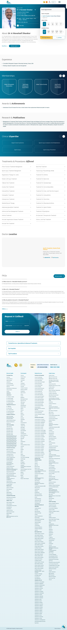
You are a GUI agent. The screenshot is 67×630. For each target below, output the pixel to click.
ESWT (50, 522)
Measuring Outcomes (10, 511)
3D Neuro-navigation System (54, 511)
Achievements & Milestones (12, 388)
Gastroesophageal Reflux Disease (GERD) (39, 479)
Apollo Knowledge (10, 416)
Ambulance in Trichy (38, 618)
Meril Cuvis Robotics (52, 506)
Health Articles (51, 375)
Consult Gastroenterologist (40, 381)
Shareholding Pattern (10, 471)
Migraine (36, 490)
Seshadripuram (23, 405)
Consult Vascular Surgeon (39, 396)
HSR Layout (23, 402)
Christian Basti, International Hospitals (26, 467)
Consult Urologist (38, 386)
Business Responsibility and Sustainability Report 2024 (12, 441)
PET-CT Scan (51, 552)
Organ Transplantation (39, 516)
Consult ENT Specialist (39, 394)
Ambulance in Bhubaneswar (40, 585)
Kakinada (22, 438)
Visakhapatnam (23, 433)
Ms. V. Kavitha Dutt (10, 409)
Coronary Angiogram (52, 554)
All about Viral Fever (52, 391)
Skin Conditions (52, 439)
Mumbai (22, 449)
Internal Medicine (38, 520)
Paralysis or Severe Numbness (54, 485)
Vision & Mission (9, 378)
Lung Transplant (52, 467)
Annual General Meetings (11, 452)
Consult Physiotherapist (39, 411)
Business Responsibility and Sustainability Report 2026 (12, 446)
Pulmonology (37, 517)
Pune (22, 452)
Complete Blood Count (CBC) (54, 565)
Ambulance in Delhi (38, 589)
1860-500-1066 (54, 367)
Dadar (22, 451)
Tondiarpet (23, 383)
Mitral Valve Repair (52, 468)
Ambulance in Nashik (38, 610)
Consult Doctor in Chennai (39, 419)
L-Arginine (51, 537)
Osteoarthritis (51, 433)
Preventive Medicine (38, 527)
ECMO (50, 516)
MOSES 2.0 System (52, 517)
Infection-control (10, 510)
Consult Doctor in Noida (39, 450)
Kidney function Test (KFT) (53, 567)
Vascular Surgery (38, 522)
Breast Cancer (37, 468)
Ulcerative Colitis (38, 501)
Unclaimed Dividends (10, 474)
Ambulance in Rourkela (39, 616)
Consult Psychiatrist (38, 412)
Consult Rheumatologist (39, 400)
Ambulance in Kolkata (38, 602)
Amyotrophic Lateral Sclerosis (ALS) (54, 409)
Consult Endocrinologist (39, 405)
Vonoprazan (51, 543)
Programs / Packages (38, 573)
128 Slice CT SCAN (52, 520)
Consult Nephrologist (39, 385)
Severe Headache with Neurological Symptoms (53, 490)
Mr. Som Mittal (9, 408)
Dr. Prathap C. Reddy (10, 396)
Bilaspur (22, 472)
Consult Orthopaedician (39, 378)
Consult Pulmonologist (39, 389)
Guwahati (22, 465)
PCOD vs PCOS (51, 387)
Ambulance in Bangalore (39, 583)
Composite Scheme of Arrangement (11, 479)
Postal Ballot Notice (10, 455)
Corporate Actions (10, 454)
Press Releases (9, 489)
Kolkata (22, 460)
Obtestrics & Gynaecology (39, 519)
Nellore (22, 413)
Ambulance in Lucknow (39, 604)
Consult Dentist (38, 407)
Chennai (22, 375)
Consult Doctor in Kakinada (39, 439)
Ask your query (14, 46)
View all (50, 405)
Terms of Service (57, 628)
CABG (50, 453)
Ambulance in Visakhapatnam (40, 619)
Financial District (24, 422)
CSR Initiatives (9, 426)
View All (36, 415)
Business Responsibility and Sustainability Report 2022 (12, 436)
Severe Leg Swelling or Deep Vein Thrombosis (54, 492)
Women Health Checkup (39, 536)
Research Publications (10, 421)
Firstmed (22, 386)
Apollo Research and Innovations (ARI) (10, 418)
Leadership (8, 381)
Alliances (8, 386)
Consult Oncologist (38, 383)
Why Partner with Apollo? (11, 497)
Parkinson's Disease (52, 436)
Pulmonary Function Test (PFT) (54, 562)
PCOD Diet (51, 402)
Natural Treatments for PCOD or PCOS (54, 400)
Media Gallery (9, 492)
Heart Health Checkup (39, 535)
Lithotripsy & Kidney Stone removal (53, 463)
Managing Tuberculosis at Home (54, 385)
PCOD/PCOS (37, 492)
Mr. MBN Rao (9, 406)
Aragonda (22, 414)
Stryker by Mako (52, 509)
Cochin (22, 395)
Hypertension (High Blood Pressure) (39, 484)
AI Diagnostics (51, 523)
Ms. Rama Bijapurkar (10, 412)
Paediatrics (37, 523)
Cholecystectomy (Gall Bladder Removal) (54, 456)
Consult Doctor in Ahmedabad (40, 431)
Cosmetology (37, 525)
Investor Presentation (10, 466)
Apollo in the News (10, 487)
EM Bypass (22, 462)
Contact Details (9, 484)
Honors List (9, 423)
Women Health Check (39, 555)
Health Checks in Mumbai (39, 562)
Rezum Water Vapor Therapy (54, 519)
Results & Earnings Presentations (10, 464)
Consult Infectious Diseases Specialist (40, 409)
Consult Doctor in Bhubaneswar (40, 433)
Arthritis (36, 461)
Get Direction (56, 257)
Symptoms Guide (52, 476)
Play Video (21, 25)
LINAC (50, 514)
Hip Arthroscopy (52, 470)
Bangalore (22, 397)
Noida (22, 443)
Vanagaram (23, 378)
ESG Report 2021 (10, 428)
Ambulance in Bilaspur (39, 586)
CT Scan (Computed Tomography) (52, 551)
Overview (8, 377)
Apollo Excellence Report (11, 420)
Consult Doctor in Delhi (39, 427)
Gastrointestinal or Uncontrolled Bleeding (54, 496)
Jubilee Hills (23, 425)
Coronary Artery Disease (39, 473)
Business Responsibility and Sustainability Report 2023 (12, 439)
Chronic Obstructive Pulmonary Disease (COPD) (40, 471)
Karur (22, 411)
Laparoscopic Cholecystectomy (54, 458)
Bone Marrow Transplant (53, 410)
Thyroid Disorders (38, 498)
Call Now (60, 37)
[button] (42, 24)
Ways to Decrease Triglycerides (54, 390)
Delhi (22, 440)
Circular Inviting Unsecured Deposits (11, 477)
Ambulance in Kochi (38, 600)
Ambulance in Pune (38, 615)
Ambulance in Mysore (38, 608)
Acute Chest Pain (52, 478)
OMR (21, 381)
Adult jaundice (51, 498)
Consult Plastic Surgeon (39, 397)
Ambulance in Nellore (38, 611)
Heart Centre (23, 392)
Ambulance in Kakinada (39, 596)
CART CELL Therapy (52, 454)
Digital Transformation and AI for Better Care (12, 517)
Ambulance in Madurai (39, 605)
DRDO (22, 421)
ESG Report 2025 (10, 433)
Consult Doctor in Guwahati (40, 436)
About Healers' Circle (10, 502)
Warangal (22, 432)
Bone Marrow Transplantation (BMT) (54, 451)
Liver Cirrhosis (51, 431)
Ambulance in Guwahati (39, 591)
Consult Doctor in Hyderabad (40, 420)
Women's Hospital (24, 389)
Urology (36, 514)
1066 (49, 2)
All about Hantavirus (52, 403)
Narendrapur (23, 463)
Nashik (22, 454)
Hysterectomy (51, 460)
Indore (22, 447)
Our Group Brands (10, 383)
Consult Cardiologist (38, 377)
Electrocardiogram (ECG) (53, 557)
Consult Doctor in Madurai (39, 446)
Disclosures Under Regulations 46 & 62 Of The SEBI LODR (12, 470)
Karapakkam (23, 391)
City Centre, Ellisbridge (25, 457)
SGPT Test (51, 560)
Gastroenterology (38, 512)
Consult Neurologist (38, 380)
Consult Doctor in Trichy (39, 455)
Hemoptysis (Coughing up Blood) (53, 480)
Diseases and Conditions (53, 406)
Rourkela (22, 473)
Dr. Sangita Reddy (10, 403)
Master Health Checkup (39, 538)
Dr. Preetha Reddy (10, 398)
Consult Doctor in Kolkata (39, 425)
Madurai (22, 410)
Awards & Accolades (10, 385)
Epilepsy (36, 476)
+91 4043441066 (42, 367)
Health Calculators (52, 571)
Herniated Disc (37, 482)
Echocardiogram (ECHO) (53, 556)
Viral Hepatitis (37, 503)
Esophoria (50, 488)
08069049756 (47, 257)
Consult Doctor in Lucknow (39, 444)
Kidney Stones (37, 487)
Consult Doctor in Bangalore (40, 422)
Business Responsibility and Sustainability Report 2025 (12, 443)
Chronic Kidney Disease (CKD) (54, 415)
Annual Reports (9, 462)
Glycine (50, 535)
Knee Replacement (52, 449)
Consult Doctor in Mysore (39, 447)
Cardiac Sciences (38, 508)
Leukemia (50, 430)
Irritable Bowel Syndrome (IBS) (40, 486)
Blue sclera (51, 494)
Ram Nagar (23, 436)
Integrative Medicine (38, 528)
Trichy (22, 416)
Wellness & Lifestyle (52, 568)
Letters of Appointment (11, 457)
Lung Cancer (37, 489)
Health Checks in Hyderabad (40, 543)
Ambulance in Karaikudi (39, 597)
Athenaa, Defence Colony (25, 444)
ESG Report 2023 (10, 429)
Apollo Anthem (9, 380)
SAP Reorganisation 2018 (11, 482)
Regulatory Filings (10, 467)
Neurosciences (37, 511)
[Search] (47, 2)
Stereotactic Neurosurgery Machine (53, 526)
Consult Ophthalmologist (39, 399)
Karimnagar (23, 427)
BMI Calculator (51, 573)
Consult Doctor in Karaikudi (39, 441)
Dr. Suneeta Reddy (10, 399)
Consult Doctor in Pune (39, 428)
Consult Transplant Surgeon (40, 414)
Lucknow (22, 446)
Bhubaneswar (23, 470)
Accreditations (9, 507)
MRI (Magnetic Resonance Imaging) (53, 549)
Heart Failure (37, 480)
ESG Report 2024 (10, 431)
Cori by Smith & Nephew (53, 508)
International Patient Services (40, 621)
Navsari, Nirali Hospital (25, 478)
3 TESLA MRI (51, 512)
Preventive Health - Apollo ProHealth (39, 572)
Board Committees (10, 449)
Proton (22, 394)
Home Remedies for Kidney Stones (54, 382)
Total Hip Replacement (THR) (54, 471)
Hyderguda (23, 424)
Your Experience (38, 578)
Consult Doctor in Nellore (39, 452)
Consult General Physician (39, 388)
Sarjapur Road (23, 406)
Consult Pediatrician (38, 391)
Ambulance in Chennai (39, 588)
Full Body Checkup (38, 547)
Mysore (22, 408)
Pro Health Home (38, 575)
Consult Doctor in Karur (39, 442)
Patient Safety (9, 513)
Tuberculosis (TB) (38, 500)
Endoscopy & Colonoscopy (53, 559)
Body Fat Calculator (52, 576)
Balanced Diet (51, 388)
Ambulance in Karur (38, 599)
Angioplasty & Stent (52, 447)
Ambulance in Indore (38, 594)
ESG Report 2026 (10, 434)
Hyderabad (23, 419)
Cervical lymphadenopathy (53, 486)
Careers (8, 391)
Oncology (36, 509)
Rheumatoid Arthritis (38, 495)
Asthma (36, 463)
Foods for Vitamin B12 (53, 393)
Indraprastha (23, 441)
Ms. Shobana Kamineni (11, 401)
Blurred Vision (37, 466)
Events (8, 490)
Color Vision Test (52, 578)
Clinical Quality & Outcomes (12, 505)
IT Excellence (9, 508)
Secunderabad (23, 430)
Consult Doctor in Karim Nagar (40, 430)
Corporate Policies (10, 451)
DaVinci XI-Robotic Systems (54, 503)
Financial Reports (10, 460)
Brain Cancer (51, 412)
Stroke (36, 497)
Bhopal (22, 475)
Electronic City (23, 400)
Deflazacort (51, 534)
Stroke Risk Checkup (38, 558)
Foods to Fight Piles (52, 396)
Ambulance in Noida (38, 613)
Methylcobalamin (52, 538)
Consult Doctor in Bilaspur (39, 435)
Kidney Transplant (52, 461)
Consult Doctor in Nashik (39, 449)
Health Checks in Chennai (39, 533)
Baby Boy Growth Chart (53, 378)
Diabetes (36, 475)
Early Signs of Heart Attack (53, 380)
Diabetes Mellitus (52, 420)
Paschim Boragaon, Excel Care (26, 469)
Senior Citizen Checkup (39, 541)
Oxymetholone (51, 540)
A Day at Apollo (9, 389)
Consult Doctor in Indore (39, 438)
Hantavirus (51, 423)
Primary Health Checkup (39, 546)
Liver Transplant (52, 465)
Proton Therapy (51, 473)
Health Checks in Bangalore (40, 552)
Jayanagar (22, 403)
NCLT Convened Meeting (11, 473)
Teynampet (23, 380)
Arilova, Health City (24, 435)
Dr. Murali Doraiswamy (10, 411)
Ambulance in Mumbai (39, 607)
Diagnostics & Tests (52, 546)
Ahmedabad (23, 455)
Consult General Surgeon (39, 402)
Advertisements (9, 481)
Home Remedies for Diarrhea (54, 398)
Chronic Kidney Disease (39, 469)
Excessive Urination (52, 482)
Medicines (51, 529)
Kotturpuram (23, 384)
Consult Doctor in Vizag (39, 457)
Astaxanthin (51, 532)
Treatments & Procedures (53, 446)
